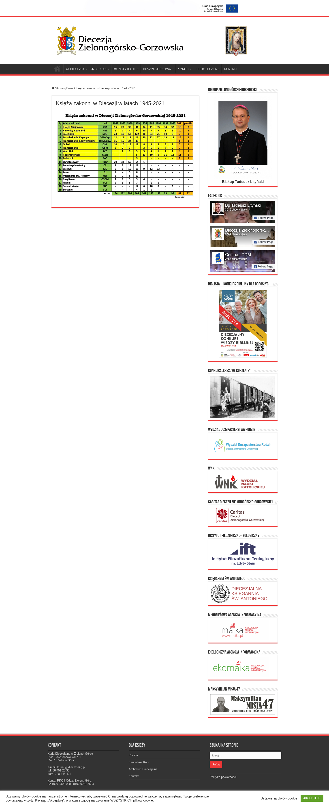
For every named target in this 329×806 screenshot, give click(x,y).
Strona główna (63, 88)
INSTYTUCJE (127, 69)
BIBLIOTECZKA (206, 69)
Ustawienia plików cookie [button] (279, 798)
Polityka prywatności (223, 777)
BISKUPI (101, 69)
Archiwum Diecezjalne (143, 769)
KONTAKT (231, 69)
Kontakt (134, 776)
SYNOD (183, 69)
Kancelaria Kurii (139, 762)
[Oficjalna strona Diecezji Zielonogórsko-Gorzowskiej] (155, 39)
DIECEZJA (77, 69)
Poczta (133, 755)
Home (57, 68)
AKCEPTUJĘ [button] (312, 798)
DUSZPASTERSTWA (157, 69)
